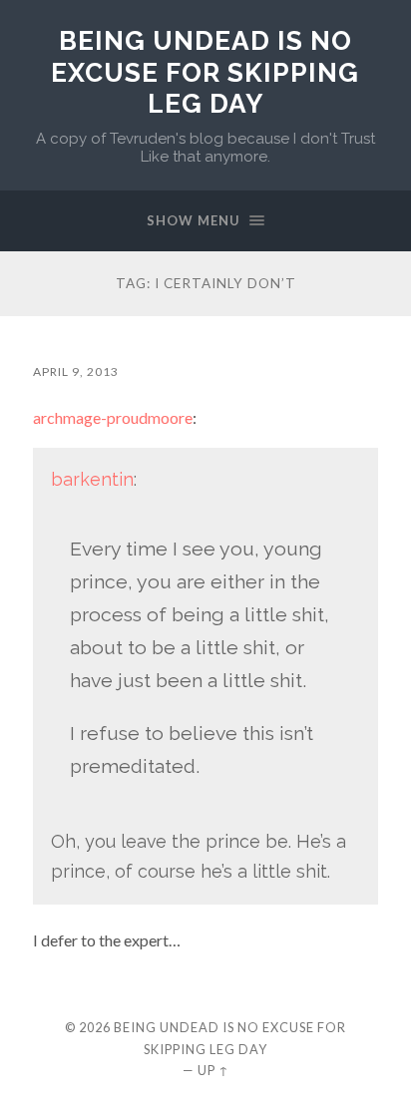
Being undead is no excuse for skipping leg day (205, 72)
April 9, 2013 (76, 371)
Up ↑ (213, 1070)
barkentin (92, 479)
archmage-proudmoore (113, 417)
